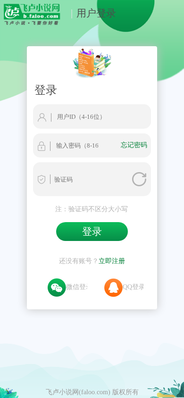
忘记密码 (134, 145)
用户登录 (96, 13)
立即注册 (112, 261)
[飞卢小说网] (35, 22)
